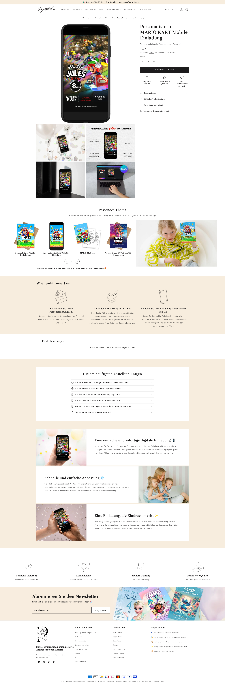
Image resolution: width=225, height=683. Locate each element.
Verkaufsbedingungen (114, 681)
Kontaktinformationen (145, 681)
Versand (151, 53)
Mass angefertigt (81, 649)
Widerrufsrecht (91, 681)
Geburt (115, 645)
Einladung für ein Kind (101, 18)
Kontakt (78, 653)
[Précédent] (66, 261)
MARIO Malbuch (87, 253)
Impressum (101, 681)
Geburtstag (117, 641)
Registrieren (100, 610)
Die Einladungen (119, 649)
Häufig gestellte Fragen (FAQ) (85, 633)
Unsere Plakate (118, 653)
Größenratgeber (80, 641)
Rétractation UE (80, 661)
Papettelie (69, 682)
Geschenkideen (118, 657)
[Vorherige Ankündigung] (37, 2)
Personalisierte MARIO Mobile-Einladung (56, 254)
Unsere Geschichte (82, 645)
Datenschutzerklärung (129, 681)
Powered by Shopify (79, 682)
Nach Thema (117, 637)
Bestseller (78, 637)
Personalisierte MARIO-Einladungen (25, 254)
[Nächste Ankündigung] (187, 2)
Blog (76, 657)
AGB (162, 681)
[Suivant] (77, 261)
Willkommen (85, 18)
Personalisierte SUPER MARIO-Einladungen (118, 254)
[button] (90, 9)
